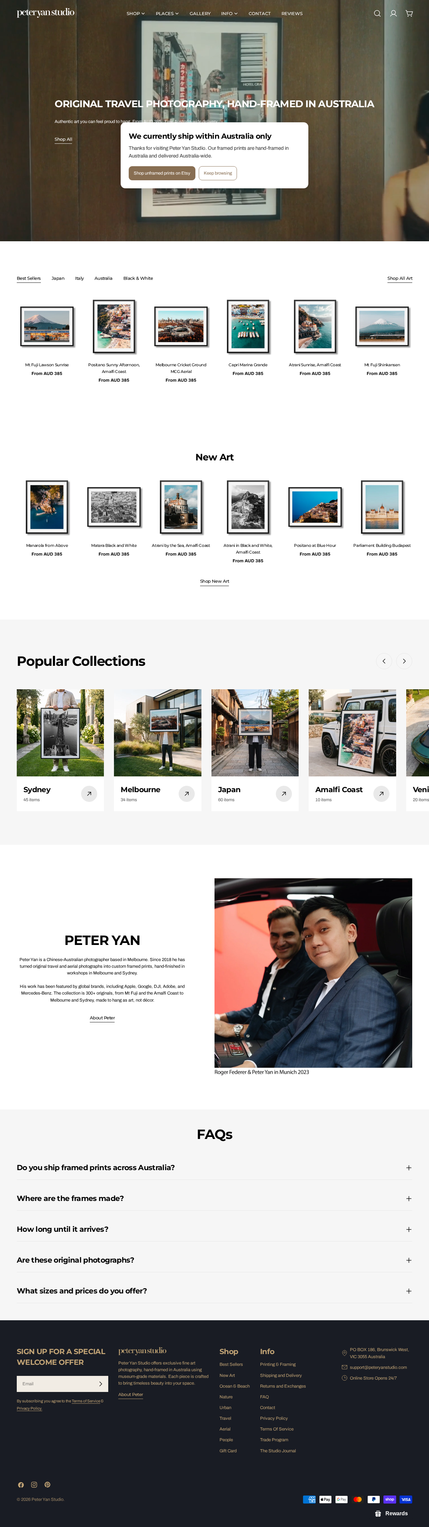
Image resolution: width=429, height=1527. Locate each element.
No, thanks (216, 816)
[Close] (273, 683)
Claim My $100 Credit (216, 792)
